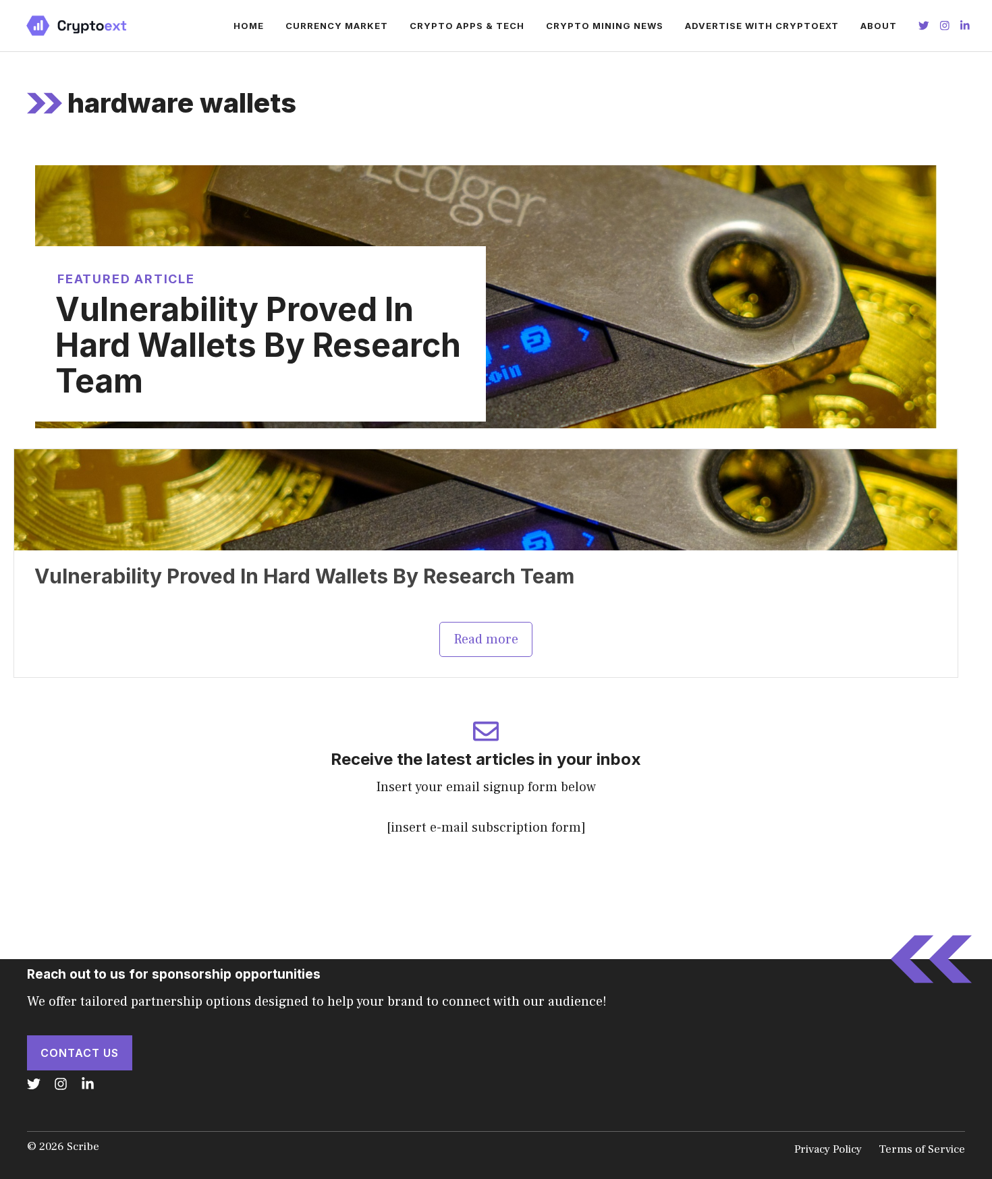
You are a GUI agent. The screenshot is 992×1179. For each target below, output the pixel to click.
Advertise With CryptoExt (762, 25)
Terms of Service (922, 1149)
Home (248, 25)
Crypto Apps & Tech (467, 25)
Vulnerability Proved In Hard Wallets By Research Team (258, 345)
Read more (485, 639)
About (878, 25)
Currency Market (336, 25)
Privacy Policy (828, 1149)
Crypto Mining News (604, 25)
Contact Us (79, 1053)
